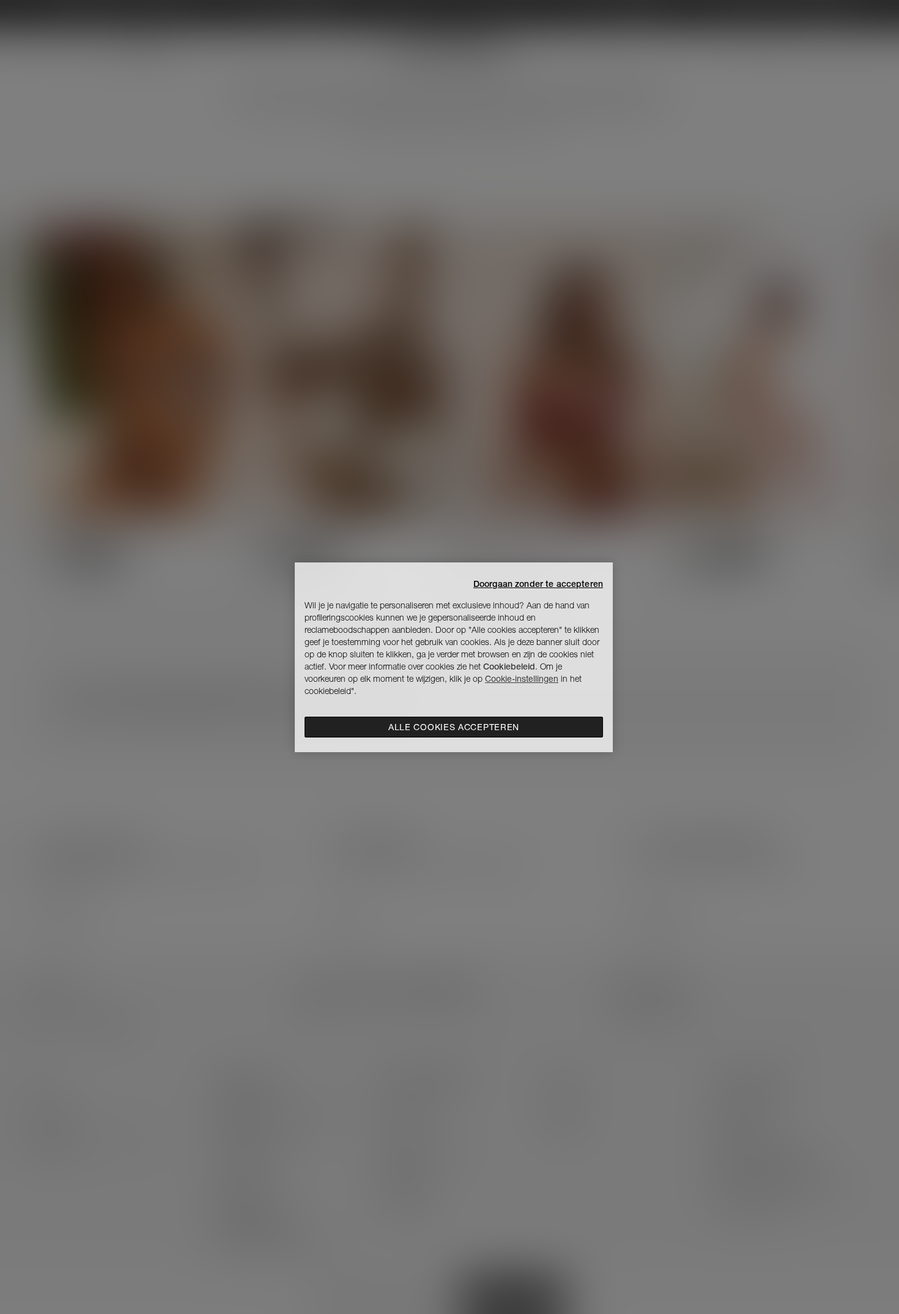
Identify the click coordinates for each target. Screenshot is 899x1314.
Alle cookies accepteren (453, 727)
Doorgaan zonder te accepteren (538, 584)
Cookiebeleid (509, 666)
